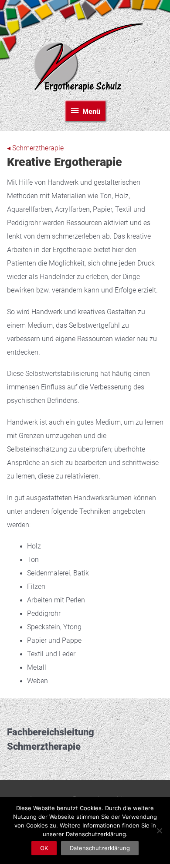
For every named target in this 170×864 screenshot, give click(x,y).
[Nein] (159, 830)
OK (44, 847)
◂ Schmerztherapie (35, 148)
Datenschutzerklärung (100, 847)
